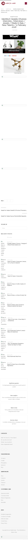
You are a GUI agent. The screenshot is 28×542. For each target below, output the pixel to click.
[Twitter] (8, 200)
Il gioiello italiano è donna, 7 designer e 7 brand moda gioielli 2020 (17, 244)
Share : (2, 200)
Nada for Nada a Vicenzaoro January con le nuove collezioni (16, 262)
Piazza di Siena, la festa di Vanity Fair (16, 295)
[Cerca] (25, 228)
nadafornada (8, 9)
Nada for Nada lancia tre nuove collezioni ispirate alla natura (15, 305)
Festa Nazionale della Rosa (14, 356)
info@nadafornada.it (8, 444)
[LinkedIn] (11, 200)
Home (2, 9)
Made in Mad (14, 532)
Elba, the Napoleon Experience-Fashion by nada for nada (16, 344)
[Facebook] (5, 200)
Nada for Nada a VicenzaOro (15, 276)
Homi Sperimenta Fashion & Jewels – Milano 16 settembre (16, 331)
